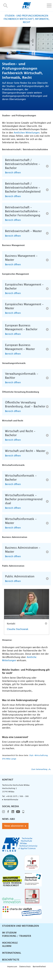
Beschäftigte (10, 960)
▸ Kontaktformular (10, 800)
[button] (5, 5)
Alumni (6, 946)
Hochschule (10, 943)
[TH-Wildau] (26, 8)
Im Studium (9, 933)
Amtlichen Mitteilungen (27, 133)
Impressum (12, 967)
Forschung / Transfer (16, 936)
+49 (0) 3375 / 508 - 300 (17, 796)
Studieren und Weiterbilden (20, 926)
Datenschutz (25, 967)
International (11, 953)
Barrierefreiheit (39, 967)
